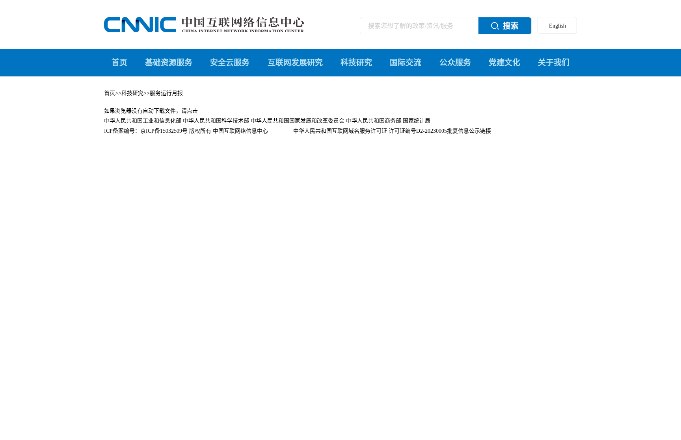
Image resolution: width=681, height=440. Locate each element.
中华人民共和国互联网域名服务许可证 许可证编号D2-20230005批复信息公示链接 (392, 131)
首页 (119, 62)
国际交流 (405, 62)
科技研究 (356, 62)
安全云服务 (229, 62)
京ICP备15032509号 (164, 131)
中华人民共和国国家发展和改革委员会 (297, 121)
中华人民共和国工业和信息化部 (142, 121)
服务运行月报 (166, 93)
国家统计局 (416, 121)
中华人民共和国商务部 (373, 121)
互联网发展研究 (295, 62)
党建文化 (504, 62)
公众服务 (455, 62)
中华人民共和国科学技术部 (216, 121)
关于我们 (553, 62)
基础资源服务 (168, 62)
